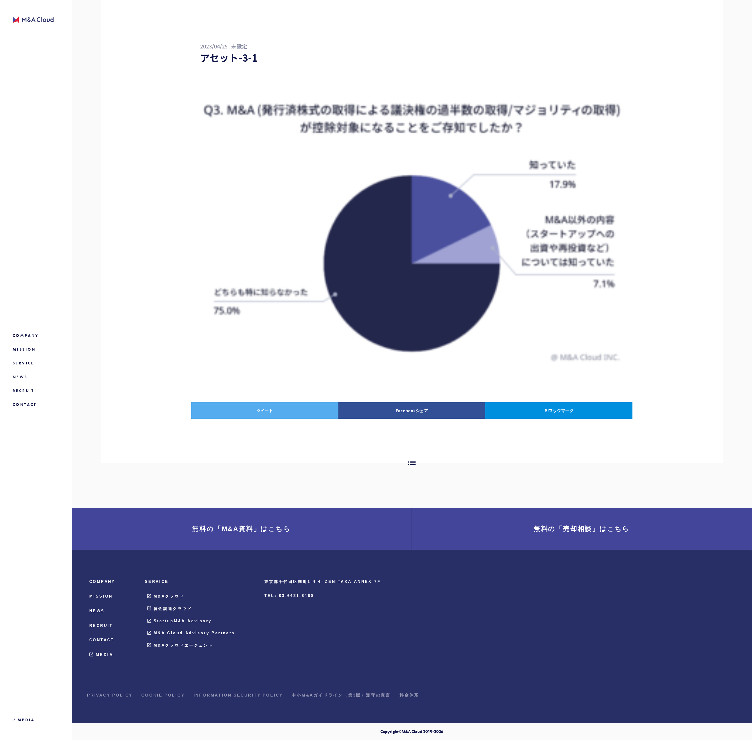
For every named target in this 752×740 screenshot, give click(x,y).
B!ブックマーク (559, 410)
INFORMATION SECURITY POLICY (238, 695)
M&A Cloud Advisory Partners (194, 633)
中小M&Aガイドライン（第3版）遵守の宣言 (341, 695)
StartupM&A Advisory (183, 621)
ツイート (264, 410)
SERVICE (157, 581)
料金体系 (409, 695)
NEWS (97, 611)
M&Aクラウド (169, 596)
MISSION (101, 596)
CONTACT (101, 640)
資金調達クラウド (173, 608)
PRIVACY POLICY (109, 695)
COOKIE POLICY (162, 695)
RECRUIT (101, 625)
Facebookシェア (412, 410)
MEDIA (104, 654)
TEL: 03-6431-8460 (289, 595)
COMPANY (102, 581)
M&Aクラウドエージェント (183, 645)
